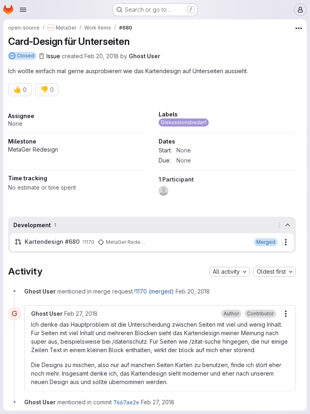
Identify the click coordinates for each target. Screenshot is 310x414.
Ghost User (144, 56)
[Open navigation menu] (23, 9)
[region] (152, 156)
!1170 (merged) (154, 291)
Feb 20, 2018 (101, 56)
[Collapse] (287, 225)
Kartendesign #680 (52, 241)
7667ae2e (126, 402)
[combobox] (229, 272)
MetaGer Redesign (33, 149)
